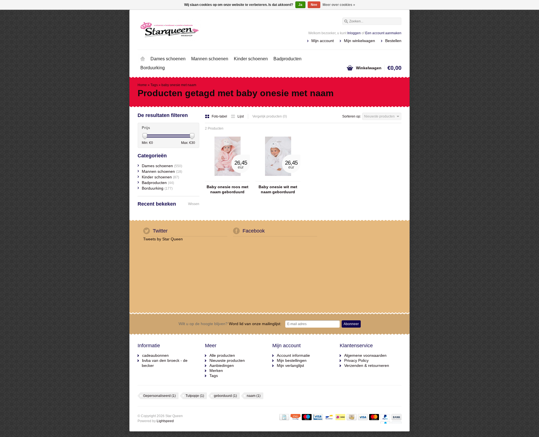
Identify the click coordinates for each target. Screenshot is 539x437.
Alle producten (222, 355)
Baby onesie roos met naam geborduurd (227, 189)
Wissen (193, 204)
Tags (154, 85)
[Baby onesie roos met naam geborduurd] (227, 178)
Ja (300, 5)
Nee (314, 5)
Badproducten (287, 58)
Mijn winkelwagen (359, 40)
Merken (216, 370)
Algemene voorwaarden (365, 355)
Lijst (240, 116)
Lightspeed (165, 421)
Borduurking (152, 67)
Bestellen (393, 40)
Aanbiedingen (221, 365)
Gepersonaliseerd (159, 396)
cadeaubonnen (155, 355)
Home (143, 58)
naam (254, 396)
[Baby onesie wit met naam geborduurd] (277, 178)
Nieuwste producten (227, 360)
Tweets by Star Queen (163, 239)
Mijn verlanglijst (290, 365)
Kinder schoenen (251, 58)
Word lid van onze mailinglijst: (230, 323)
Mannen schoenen (209, 58)
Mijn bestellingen (292, 360)
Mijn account (322, 40)
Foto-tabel (220, 116)
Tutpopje (195, 396)
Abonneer (351, 324)
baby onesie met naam (178, 85)
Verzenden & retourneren (366, 365)
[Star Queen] (204, 29)
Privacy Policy (356, 360)
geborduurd (225, 396)
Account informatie (293, 355)
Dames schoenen (168, 58)
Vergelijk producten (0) (269, 116)
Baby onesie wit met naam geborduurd (278, 189)
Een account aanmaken (383, 33)
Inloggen (354, 33)
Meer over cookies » (339, 5)
